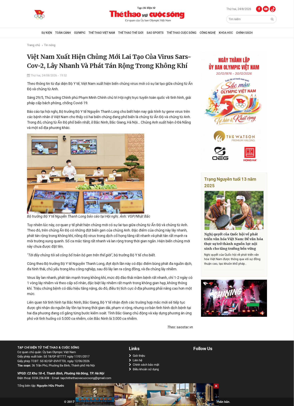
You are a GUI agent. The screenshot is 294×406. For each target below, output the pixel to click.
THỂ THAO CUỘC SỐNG (181, 32)
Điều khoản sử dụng (146, 369)
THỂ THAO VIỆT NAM (102, 32)
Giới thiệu (139, 355)
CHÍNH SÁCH (244, 32)
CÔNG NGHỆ (208, 32)
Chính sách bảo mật (146, 364)
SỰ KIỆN (46, 32)
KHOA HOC (226, 32)
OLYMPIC (79, 32)
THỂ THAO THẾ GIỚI (130, 32)
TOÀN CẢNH (63, 32)
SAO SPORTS (155, 32)
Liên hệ (137, 360)
